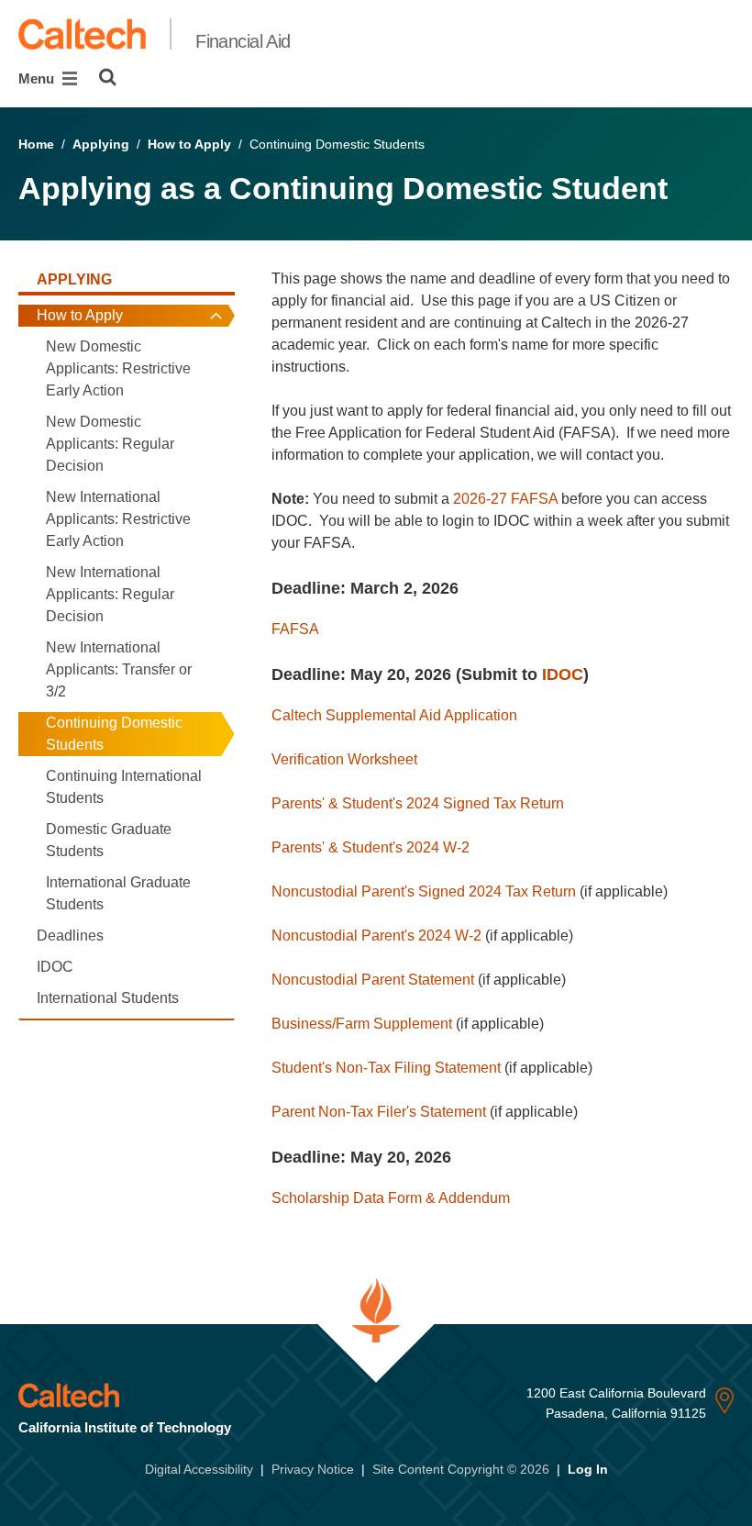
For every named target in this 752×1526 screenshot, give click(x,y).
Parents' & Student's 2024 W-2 (370, 847)
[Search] (107, 77)
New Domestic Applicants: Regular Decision (110, 443)
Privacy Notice (312, 1469)
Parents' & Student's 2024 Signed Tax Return (417, 803)
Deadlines (70, 935)
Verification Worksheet (344, 759)
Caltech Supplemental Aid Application (394, 715)
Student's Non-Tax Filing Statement (386, 1067)
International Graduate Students (118, 893)
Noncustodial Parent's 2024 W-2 (376, 935)
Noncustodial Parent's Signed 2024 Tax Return (423, 891)
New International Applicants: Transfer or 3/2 (119, 669)
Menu (38, 78)
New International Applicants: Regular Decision (110, 594)
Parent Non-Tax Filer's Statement (378, 1111)
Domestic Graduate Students (108, 840)
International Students (108, 998)
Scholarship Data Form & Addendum (390, 1198)
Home (36, 144)
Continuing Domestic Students (114, 733)
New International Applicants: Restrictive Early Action (118, 519)
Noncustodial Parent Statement (372, 979)
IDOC (55, 967)
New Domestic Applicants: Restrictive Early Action (118, 368)
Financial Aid (243, 41)
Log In (588, 1469)
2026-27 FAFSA (505, 499)
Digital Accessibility (199, 1469)
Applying (100, 144)
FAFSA (295, 629)
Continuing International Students (124, 787)
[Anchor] (470, 588)
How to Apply (189, 144)
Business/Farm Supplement (361, 1023)
